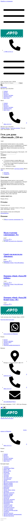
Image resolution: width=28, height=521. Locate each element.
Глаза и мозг (7, 473)
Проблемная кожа (8, 500)
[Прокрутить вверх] (2, 408)
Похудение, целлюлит (9, 499)
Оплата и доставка (8, 95)
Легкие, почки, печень (9, 490)
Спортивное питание (9, 507)
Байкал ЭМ (6, 469)
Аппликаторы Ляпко (9, 468)
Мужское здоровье (8, 494)
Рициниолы (7, 503)
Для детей (6, 476)
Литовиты (6, 491)
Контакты (6, 94)
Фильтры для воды (8, 513)
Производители (8, 96)
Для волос (6, 475)
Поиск (20, 83)
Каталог (6, 92)
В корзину (3, 155)
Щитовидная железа (9, 515)
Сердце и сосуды (8, 506)
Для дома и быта (8, 477)
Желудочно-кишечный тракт (11, 481)
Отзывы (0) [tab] (6, 174)
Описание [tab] (6, 172)
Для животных (7, 479)
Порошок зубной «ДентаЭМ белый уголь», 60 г (15, 299)
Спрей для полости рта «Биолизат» (13, 255)
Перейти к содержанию (7, 1)
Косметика (6, 488)
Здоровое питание (8, 485)
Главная (6, 91)
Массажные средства (9, 492)
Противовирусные (8, 502)
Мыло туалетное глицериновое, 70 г (11, 234)
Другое (5, 480)
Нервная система (8, 495)
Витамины (6, 472)
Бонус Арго (7, 98)
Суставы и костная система (10, 510)
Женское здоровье (8, 483)
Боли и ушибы (7, 470)
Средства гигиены (19, 168)
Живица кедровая (8, 484)
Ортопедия (6, 498)
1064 (2, 170)
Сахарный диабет (8, 505)
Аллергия (6, 466)
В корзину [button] (6, 239)
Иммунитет (6, 487)
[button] (14, 100)
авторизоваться (4, 213)
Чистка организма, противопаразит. (13, 514)
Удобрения (6, 511)
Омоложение (7, 496)
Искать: (2, 83)
